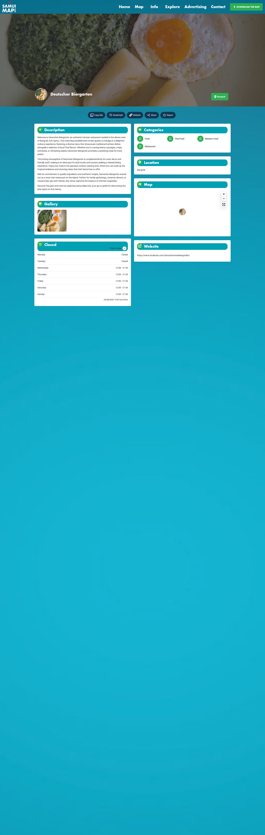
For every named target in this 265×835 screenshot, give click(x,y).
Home (124, 6)
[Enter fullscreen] (224, 204)
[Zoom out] (224, 198)
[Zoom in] (224, 194)
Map (139, 6)
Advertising (195, 6)
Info (154, 6)
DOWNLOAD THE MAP (248, 7)
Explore (172, 6)
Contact (218, 6)
